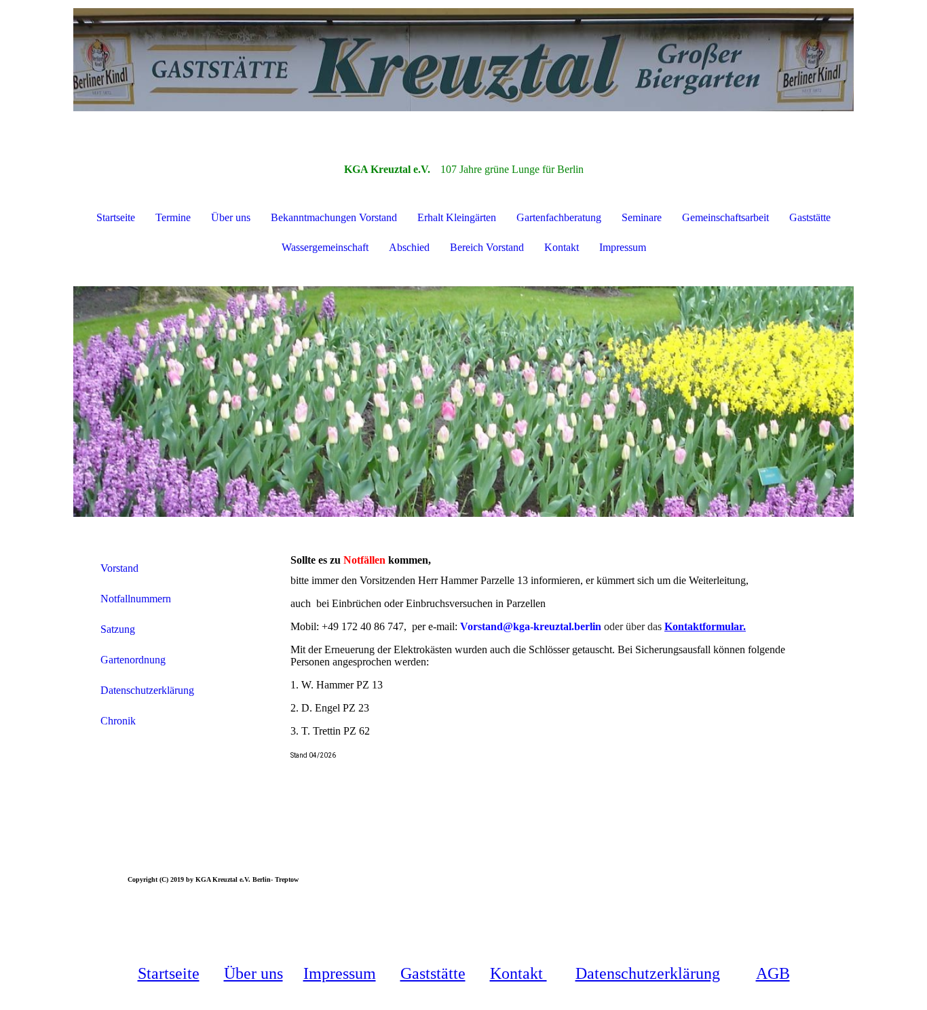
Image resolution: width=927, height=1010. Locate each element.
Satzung (117, 629)
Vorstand (119, 568)
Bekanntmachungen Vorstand (334, 217)
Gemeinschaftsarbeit (725, 217)
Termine (173, 217)
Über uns (230, 217)
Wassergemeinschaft (325, 247)
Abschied (409, 247)
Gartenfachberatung (558, 217)
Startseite (115, 217)
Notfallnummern (135, 598)
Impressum (622, 247)
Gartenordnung (133, 659)
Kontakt (561, 247)
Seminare (642, 217)
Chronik (118, 720)
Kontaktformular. (705, 626)
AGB (773, 973)
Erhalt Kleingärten (456, 217)
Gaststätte (810, 217)
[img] (463, 68)
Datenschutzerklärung (147, 690)
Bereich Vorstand (487, 247)
